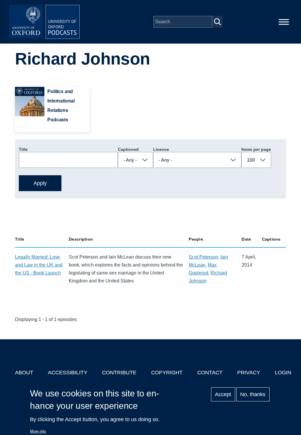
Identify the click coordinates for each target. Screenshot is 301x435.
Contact (210, 373)
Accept (223, 394)
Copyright (167, 373)
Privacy (248, 373)
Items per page (256, 149)
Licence (161, 149)
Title (23, 149)
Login (283, 373)
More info (38, 431)
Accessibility (67, 373)
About (24, 373)
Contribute (119, 373)
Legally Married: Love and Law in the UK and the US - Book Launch (39, 264)
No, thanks (252, 394)
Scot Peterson (203, 256)
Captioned (128, 149)
